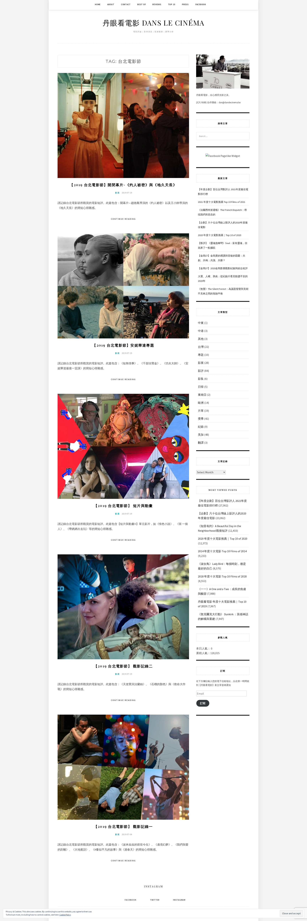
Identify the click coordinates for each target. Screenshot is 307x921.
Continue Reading (123, 219)
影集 (201, 378)
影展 (117, 192)
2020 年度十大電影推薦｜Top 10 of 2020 (219, 235)
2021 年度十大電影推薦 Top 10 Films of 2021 (221, 202)
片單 (201, 410)
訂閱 (202, 703)
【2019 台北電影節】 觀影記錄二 (123, 666)
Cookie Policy (65, 914)
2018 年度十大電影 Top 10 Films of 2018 (222, 576)
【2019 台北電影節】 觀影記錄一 (123, 826)
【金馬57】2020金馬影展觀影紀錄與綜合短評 (223, 268)
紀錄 (201, 426)
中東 (201, 323)
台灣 (201, 347)
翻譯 (201, 442)
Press (185, 4)
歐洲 (201, 402)
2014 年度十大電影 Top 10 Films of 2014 (222, 551)
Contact (126, 4)
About (110, 4)
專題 (201, 355)
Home (98, 4)
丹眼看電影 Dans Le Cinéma (153, 22)
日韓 (201, 386)
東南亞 (202, 394)
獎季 (201, 418)
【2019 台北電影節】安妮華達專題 (123, 345)
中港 (201, 331)
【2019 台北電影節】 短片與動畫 (123, 505)
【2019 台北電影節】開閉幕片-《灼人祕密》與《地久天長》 (123, 184)
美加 (201, 434)
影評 (201, 370)
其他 (201, 339)
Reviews (156, 4)
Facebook (200, 4)
